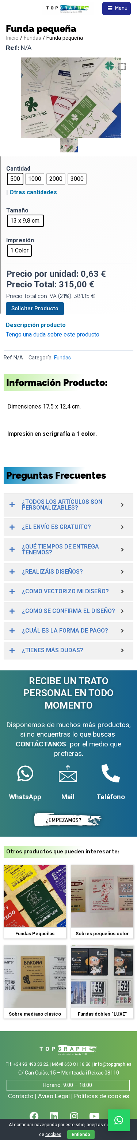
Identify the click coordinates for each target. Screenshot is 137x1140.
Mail (68, 797)
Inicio (12, 38)
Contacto (21, 1096)
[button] (119, 1120)
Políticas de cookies (101, 1096)
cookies (53, 1134)
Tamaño (17, 210)
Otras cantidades (33, 192)
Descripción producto (36, 325)
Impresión (20, 240)
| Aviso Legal (52, 1096)
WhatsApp (25, 797)
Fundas (32, 38)
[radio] (15, 179)
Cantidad (18, 168)
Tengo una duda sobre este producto (52, 334)
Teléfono (110, 797)
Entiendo (81, 1134)
